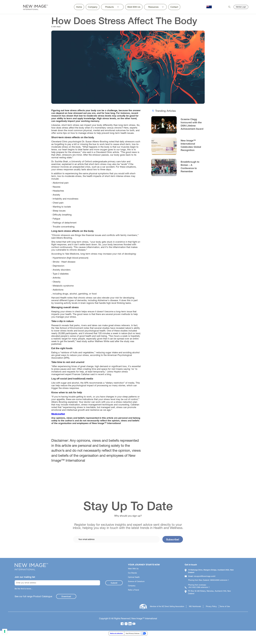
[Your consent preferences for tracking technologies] (4, 631)
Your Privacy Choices (132, 633)
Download (66, 596)
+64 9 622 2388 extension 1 (199, 587)
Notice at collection (116, 633)
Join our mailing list (25, 577)
